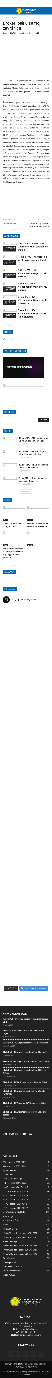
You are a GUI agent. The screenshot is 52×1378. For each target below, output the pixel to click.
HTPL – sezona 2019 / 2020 (15, 1195)
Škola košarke (9, 1258)
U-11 (29, 549)
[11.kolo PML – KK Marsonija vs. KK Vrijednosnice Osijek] (10, 455)
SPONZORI (18, 1364)
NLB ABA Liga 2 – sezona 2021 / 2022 (20, 1233)
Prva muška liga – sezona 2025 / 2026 (20, 1254)
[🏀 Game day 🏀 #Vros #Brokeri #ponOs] (41, 612)
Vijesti (14, 17)
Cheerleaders (9, 1174)
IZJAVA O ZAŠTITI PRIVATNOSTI (26, 1367)
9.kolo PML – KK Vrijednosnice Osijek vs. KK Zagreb (32, 286)
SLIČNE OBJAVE (11, 236)
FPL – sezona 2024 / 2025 (14, 1183)
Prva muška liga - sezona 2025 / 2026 (9, 248)
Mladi (5, 520)
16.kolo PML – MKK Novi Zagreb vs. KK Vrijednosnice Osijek (33, 246)
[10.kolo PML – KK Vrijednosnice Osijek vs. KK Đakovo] (10, 468)
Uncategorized (9, 1262)
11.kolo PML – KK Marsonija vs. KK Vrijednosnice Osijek (23, 1032)
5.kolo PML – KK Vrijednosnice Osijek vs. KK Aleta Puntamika (24, 1092)
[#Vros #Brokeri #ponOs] (26, 708)
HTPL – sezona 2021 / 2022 (15, 1208)
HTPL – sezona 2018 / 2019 (15, 1191)
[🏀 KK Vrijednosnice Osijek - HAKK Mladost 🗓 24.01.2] (26, 623)
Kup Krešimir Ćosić (11, 1220)
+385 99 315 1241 (28, 1332)
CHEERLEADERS (10, 223)
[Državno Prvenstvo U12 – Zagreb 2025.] (14, 513)
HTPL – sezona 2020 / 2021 (15, 1203)
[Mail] (26, 1354)
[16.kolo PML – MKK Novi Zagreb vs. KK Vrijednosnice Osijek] (10, 441)
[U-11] (38, 538)
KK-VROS (13, 33)
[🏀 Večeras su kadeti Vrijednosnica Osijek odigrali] (41, 877)
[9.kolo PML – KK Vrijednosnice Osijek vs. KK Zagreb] (10, 482)
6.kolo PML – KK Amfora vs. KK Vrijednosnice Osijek (25, 1082)
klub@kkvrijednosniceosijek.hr (27, 1335)
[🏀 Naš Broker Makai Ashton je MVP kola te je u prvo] (10, 852)
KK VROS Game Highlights (14, 1212)
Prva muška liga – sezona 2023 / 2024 (20, 1249)
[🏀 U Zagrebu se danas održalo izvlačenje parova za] (41, 755)
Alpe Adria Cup (9, 1170)
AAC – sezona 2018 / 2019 (14, 1162)
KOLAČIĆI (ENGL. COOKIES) (35, 1364)
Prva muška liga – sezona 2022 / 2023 (20, 1245)
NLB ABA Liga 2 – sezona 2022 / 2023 (20, 1237)
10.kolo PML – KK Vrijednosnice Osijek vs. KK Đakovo (32, 273)
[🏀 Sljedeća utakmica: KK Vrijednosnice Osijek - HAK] (10, 721)
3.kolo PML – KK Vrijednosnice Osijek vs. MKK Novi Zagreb (24, 1113)
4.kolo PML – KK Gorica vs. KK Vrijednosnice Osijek (24, 1103)
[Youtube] (41, 1354)
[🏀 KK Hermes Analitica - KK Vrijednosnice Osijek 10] (10, 963)
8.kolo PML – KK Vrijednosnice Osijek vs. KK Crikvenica (32, 300)
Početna (6, 17)
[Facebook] (11, 1354)
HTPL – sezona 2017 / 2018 (15, 1199)
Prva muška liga (10, 1241)
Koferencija (8, 1216)
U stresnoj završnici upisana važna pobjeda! (38, 225)
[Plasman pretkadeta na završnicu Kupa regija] (38, 513)
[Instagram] (18, 1354)
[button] (48, 10)
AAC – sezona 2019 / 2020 (14, 1166)
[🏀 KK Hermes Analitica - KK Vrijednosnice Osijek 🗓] (26, 966)
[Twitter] (33, 1354)
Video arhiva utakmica (12, 1270)
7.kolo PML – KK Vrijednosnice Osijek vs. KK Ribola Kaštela (32, 313)
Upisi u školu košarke (12, 1266)
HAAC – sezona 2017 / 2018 (15, 1187)
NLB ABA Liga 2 (10, 1229)
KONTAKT (8, 1364)
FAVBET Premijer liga (12, 1178)
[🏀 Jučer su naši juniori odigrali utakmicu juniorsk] (10, 655)
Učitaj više (25, 491)
